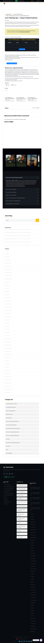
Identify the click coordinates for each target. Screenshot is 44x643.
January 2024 (8, 342)
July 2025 (7, 285)
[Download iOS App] (12, 474)
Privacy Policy (6, 500)
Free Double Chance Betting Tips (13, 428)
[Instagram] (7, 474)
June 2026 (7, 250)
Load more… (21, 49)
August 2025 (7, 282)
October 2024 (8, 313)
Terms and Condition (7, 502)
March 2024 (7, 335)
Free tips (8, 439)
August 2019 (7, 392)
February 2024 (8, 338)
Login (33, 0)
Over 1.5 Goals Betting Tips (8, 489)
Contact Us (6, 498)
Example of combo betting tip (11, 195)
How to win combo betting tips (11, 189)
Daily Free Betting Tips (10, 15)
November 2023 (8, 348)
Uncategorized (9, 453)
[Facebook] (4, 474)
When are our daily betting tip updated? (14, 177)
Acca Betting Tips (7, 491)
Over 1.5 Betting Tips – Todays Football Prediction (21, 18)
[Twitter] (9, 474)
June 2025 (7, 288)
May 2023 (7, 367)
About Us (5, 496)
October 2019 (8, 386)
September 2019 (8, 389)
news (7, 449)
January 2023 (8, 379)
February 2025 (8, 301)
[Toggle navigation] (40, 3)
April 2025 (7, 294)
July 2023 (7, 361)
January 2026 (8, 266)
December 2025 (8, 269)
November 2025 (8, 272)
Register (39, 0)
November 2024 (8, 310)
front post (8, 446)
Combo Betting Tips (7, 484)
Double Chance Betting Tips (9, 493)
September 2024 (8, 316)
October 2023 (8, 351)
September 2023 (8, 354)
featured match (9, 414)
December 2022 (8, 383)
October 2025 (8, 275)
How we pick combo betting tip (11, 192)
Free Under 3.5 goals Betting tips (13, 442)
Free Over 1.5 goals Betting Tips (22, 15)
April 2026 (7, 256)
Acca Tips (21, 160)
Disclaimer (6, 503)
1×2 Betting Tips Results (11, 407)
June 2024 (7, 326)
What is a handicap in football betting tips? (13, 200)
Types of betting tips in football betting (12, 203)
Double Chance (10, 160)
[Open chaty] (41, 640)
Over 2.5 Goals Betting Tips (8, 488)
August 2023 (7, 357)
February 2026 (8, 263)
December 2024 (8, 307)
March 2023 (7, 373)
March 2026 (7, 260)
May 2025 (7, 291)
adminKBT (9, 14)
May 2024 (7, 329)
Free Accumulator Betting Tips (12, 421)
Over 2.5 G (32, 160)
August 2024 (7, 320)
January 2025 (8, 304)
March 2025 (7, 297)
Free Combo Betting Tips (11, 425)
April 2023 (7, 370)
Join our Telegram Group (11, 63)
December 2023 (8, 345)
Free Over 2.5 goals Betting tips (12, 435)
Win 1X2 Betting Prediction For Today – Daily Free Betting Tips (18, 229)
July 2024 (7, 323)
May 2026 (7, 253)
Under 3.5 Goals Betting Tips (9, 486)
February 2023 (8, 376)
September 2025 (8, 278)
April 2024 (7, 332)
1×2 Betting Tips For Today (11, 403)
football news (9, 418)
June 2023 (7, 364)
